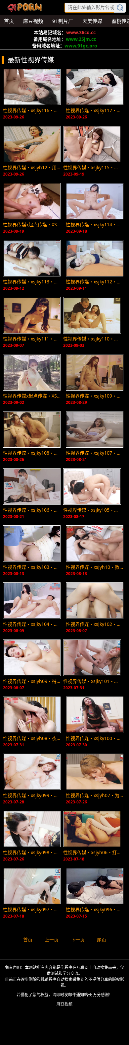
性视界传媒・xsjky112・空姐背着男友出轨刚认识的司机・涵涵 (94, 281)
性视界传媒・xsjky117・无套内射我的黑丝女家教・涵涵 (94, 110)
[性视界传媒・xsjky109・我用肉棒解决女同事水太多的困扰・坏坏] (94, 372)
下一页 (78, 939)
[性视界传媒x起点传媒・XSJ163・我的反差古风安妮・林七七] (32, 372)
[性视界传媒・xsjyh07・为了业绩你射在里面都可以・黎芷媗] (94, 772)
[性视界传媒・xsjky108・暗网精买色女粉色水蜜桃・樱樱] (32, 429)
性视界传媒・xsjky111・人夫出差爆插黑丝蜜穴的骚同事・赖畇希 (32, 339)
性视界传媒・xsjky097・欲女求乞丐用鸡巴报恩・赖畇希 (32, 909)
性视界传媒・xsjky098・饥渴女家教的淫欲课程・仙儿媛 (32, 852)
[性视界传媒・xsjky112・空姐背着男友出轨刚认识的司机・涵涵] (94, 258)
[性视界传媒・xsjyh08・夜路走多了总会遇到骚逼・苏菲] (32, 715)
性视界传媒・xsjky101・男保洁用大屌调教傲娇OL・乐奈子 (92, 681)
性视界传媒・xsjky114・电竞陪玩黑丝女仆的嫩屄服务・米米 (94, 224)
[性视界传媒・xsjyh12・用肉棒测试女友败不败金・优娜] (32, 144)
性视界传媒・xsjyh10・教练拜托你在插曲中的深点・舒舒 (94, 567)
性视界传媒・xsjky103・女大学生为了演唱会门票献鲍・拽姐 (32, 567)
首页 (27, 939)
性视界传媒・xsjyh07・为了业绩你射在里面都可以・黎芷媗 (94, 795)
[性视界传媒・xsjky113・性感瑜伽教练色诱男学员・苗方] (32, 258)
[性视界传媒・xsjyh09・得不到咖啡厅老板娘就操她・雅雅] (32, 657)
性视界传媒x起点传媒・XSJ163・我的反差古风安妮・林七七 (32, 396)
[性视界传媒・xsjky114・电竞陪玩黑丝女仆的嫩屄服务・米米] (94, 201)
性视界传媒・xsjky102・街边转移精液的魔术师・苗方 (94, 624)
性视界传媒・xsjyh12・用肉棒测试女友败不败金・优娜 (32, 167)
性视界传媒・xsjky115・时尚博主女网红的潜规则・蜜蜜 (92, 167)
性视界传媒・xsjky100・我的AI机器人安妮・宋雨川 (94, 738)
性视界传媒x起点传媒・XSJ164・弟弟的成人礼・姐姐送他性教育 (32, 224)
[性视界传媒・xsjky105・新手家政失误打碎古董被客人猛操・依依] (92, 486)
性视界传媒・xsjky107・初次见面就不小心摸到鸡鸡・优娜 (94, 453)
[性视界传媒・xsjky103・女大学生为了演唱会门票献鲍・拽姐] (32, 543)
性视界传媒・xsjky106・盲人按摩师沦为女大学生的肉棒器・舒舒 (32, 510)
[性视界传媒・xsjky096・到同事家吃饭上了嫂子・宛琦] (94, 886)
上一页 (52, 939)
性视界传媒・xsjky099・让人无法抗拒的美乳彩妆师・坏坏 (32, 795)
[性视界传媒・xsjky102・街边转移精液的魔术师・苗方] (94, 600)
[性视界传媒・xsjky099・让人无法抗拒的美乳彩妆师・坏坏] (32, 772)
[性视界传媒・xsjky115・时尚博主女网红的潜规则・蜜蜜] (92, 144)
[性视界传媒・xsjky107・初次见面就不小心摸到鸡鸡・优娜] (94, 429)
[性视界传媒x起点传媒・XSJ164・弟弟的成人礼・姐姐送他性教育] (32, 201)
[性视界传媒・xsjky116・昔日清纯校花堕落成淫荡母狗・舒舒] (32, 87)
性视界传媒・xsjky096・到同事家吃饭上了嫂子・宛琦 (94, 909)
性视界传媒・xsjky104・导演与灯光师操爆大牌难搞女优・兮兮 (32, 624)
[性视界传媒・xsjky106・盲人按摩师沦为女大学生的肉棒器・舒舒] (32, 486)
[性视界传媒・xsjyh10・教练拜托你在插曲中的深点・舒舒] (94, 543)
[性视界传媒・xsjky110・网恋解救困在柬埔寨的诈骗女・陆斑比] (92, 315)
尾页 (101, 939)
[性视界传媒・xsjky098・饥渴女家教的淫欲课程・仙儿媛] (32, 829)
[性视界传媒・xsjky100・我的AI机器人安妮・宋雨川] (94, 715)
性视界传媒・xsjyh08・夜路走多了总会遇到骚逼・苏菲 (32, 738)
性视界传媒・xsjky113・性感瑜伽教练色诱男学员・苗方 (32, 281)
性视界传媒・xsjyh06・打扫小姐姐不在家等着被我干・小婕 (92, 852)
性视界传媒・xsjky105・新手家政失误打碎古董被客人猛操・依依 (92, 510)
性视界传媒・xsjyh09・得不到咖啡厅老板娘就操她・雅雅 (32, 681)
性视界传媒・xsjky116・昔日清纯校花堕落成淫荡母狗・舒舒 (32, 110)
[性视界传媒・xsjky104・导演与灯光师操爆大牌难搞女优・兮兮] (32, 600)
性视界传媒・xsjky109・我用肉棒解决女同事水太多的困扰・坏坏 (94, 396)
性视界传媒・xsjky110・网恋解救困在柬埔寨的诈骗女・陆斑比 (92, 339)
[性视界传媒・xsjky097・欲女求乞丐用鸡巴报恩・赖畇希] (32, 886)
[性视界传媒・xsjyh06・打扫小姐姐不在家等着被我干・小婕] (92, 829)
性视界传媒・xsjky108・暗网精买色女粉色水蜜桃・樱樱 (32, 453)
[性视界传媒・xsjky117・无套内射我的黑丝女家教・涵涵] (94, 87)
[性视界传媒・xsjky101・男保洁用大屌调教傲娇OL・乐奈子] (92, 657)
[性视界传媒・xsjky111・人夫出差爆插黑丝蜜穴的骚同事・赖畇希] (32, 315)
